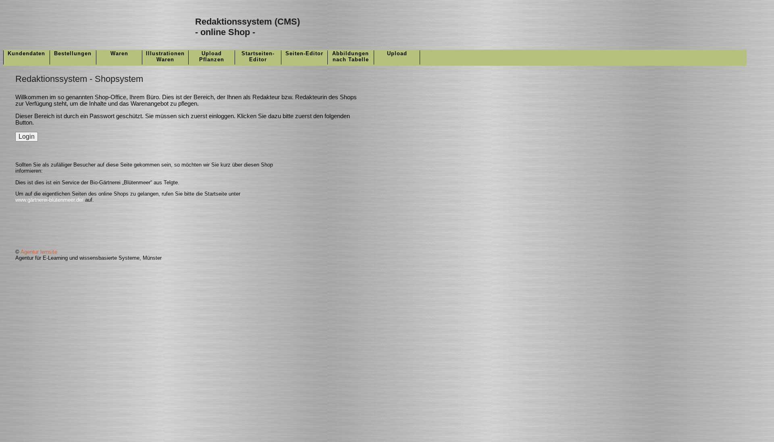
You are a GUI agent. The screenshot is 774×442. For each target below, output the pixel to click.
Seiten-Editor (304, 53)
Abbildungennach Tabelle (350, 56)
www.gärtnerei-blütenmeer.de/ (49, 200)
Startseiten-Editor (258, 56)
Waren (119, 53)
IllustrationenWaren (165, 56)
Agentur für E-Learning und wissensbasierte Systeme (77, 258)
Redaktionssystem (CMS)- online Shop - (247, 27)
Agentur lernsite (39, 252)
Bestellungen (73, 53)
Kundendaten (26, 53)
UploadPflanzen (211, 56)
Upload (397, 53)
